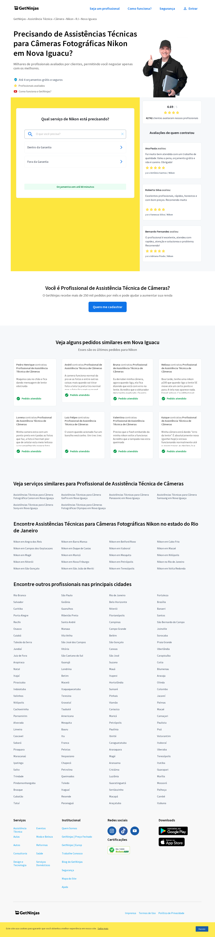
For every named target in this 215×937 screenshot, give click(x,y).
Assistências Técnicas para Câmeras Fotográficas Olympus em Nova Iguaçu (83, 506)
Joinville (162, 628)
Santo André (68, 622)
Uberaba (162, 749)
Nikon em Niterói (23, 561)
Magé (112, 756)
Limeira (17, 729)
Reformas (42, 845)
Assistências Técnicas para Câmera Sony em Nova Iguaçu (33, 506)
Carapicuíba (163, 655)
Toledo (65, 783)
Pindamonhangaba (24, 783)
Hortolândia (116, 682)
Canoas (113, 649)
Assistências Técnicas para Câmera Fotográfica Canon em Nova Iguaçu (33, 496)
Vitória (65, 649)
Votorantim (164, 736)
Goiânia (65, 602)
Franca (65, 742)
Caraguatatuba (117, 742)
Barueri (161, 608)
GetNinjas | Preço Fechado (77, 836)
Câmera (59, 19)
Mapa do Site (69, 878)
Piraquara (19, 749)
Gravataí (66, 702)
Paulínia (113, 729)
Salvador (18, 602)
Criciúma (114, 769)
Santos (161, 615)
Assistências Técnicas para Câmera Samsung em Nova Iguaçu (177, 496)
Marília (161, 776)
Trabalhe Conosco (72, 853)
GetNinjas (19, 19)
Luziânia (114, 776)
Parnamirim (20, 716)
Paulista (161, 722)
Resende (66, 796)
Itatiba (161, 763)
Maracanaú (19, 756)
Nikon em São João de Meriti (77, 568)
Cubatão (18, 796)
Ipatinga (18, 763)
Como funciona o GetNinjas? (35, 91)
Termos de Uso (147, 913)
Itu (63, 736)
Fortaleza (162, 595)
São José (114, 655)
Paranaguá (67, 803)
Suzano (113, 662)
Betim (65, 675)
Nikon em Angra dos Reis (27, 541)
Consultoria (20, 853)
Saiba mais (103, 928)
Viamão (113, 702)
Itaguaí (65, 789)
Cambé (161, 796)
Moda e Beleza (44, 836)
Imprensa (130, 913)
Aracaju (161, 675)
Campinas (115, 622)
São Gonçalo (116, 642)
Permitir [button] (202, 929)
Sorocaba (162, 635)
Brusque (18, 789)
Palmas (161, 702)
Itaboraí (161, 742)
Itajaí (16, 675)
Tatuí (16, 803)
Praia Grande (164, 642)
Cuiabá (17, 635)
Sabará (17, 742)
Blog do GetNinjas (72, 861)
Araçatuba (115, 803)
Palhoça (161, 789)
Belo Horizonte (118, 602)
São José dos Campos (73, 642)
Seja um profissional (105, 8)
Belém (113, 635)
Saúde (39, 853)
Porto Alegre (20, 615)
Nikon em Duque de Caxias (76, 548)
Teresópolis (164, 756)
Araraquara (115, 749)
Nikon (69, 19)
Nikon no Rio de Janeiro (170, 561)
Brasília (161, 602)
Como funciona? (140, 8)
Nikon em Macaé (166, 548)
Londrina (66, 669)
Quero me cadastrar (107, 307)
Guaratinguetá (117, 783)
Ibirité (112, 736)
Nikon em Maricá (70, 555)
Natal (16, 669)
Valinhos (18, 695)
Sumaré (113, 689)
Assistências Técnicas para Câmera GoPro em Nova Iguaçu (81, 496)
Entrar (193, 8)
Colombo (162, 689)
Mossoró (162, 783)
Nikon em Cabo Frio (168, 541)
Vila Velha (66, 635)
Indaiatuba (19, 689)
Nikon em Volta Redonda (171, 568)
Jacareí (161, 695)
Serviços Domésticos (43, 863)
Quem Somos (69, 828)
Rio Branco (19, 595)
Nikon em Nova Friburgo (75, 561)
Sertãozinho (116, 789)
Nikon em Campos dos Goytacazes (33, 548)
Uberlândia (163, 649)
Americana (67, 716)
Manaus (65, 628)
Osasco (17, 628)
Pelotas (65, 749)
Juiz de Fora (20, 655)
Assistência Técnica (40, 19)
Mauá (112, 669)
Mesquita (66, 722)
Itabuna (161, 803)
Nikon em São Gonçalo (26, 568)
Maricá (113, 716)
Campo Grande (117, 628)
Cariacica (114, 709)
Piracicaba (19, 682)
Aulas (16, 836)
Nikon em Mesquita (120, 555)
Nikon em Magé (22, 555)
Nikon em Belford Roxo (122, 541)
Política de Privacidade (171, 913)
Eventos (41, 828)
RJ (77, 19)
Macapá (113, 796)
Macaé (160, 709)
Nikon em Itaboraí (119, 548)
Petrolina (66, 769)
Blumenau (163, 669)
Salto (16, 769)
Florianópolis (117, 615)
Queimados (67, 776)
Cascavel (18, 736)
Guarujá (65, 662)
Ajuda (65, 887)
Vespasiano (67, 756)
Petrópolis (115, 722)
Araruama (114, 763)
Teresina (66, 695)
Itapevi (113, 675)
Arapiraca (18, 662)
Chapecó (66, 763)
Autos (16, 845)
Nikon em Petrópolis (121, 561)
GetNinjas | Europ (72, 845)
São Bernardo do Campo (171, 622)
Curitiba (18, 608)
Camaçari (162, 716)
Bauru (64, 729)
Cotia (160, 662)
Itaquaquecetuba (71, 689)
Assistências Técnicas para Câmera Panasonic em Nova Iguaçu (129, 496)
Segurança (167, 8)
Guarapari (162, 769)
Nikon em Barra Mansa (74, 541)
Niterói (113, 608)
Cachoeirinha (21, 709)
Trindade (18, 776)
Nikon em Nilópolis (168, 555)
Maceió (65, 682)
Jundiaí (17, 649)
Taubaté (66, 709)
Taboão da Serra (22, 642)
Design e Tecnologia (19, 863)
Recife (17, 622)
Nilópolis (18, 702)
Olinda (161, 682)
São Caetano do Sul (72, 655)
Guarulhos (67, 608)
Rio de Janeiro (117, 595)
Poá (159, 729)
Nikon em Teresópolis (121, 568)
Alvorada (18, 722)
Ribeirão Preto (69, 615)
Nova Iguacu (89, 19)
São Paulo (67, 595)
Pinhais (113, 695)
